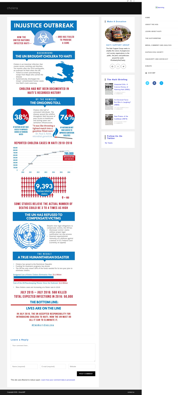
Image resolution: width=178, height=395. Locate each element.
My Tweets (109, 143)
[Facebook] (154, 83)
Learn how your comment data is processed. (58, 380)
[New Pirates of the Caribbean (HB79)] (109, 119)
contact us (131, 392)
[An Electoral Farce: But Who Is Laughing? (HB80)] (109, 104)
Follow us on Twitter (114, 137)
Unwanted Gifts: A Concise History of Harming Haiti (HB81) (122, 87)
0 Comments (118, 93)
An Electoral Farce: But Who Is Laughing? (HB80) (122, 102)
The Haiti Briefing (117, 80)
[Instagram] (118, 66)
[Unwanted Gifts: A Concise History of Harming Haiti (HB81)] (109, 89)
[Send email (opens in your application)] (161, 83)
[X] (147, 83)
